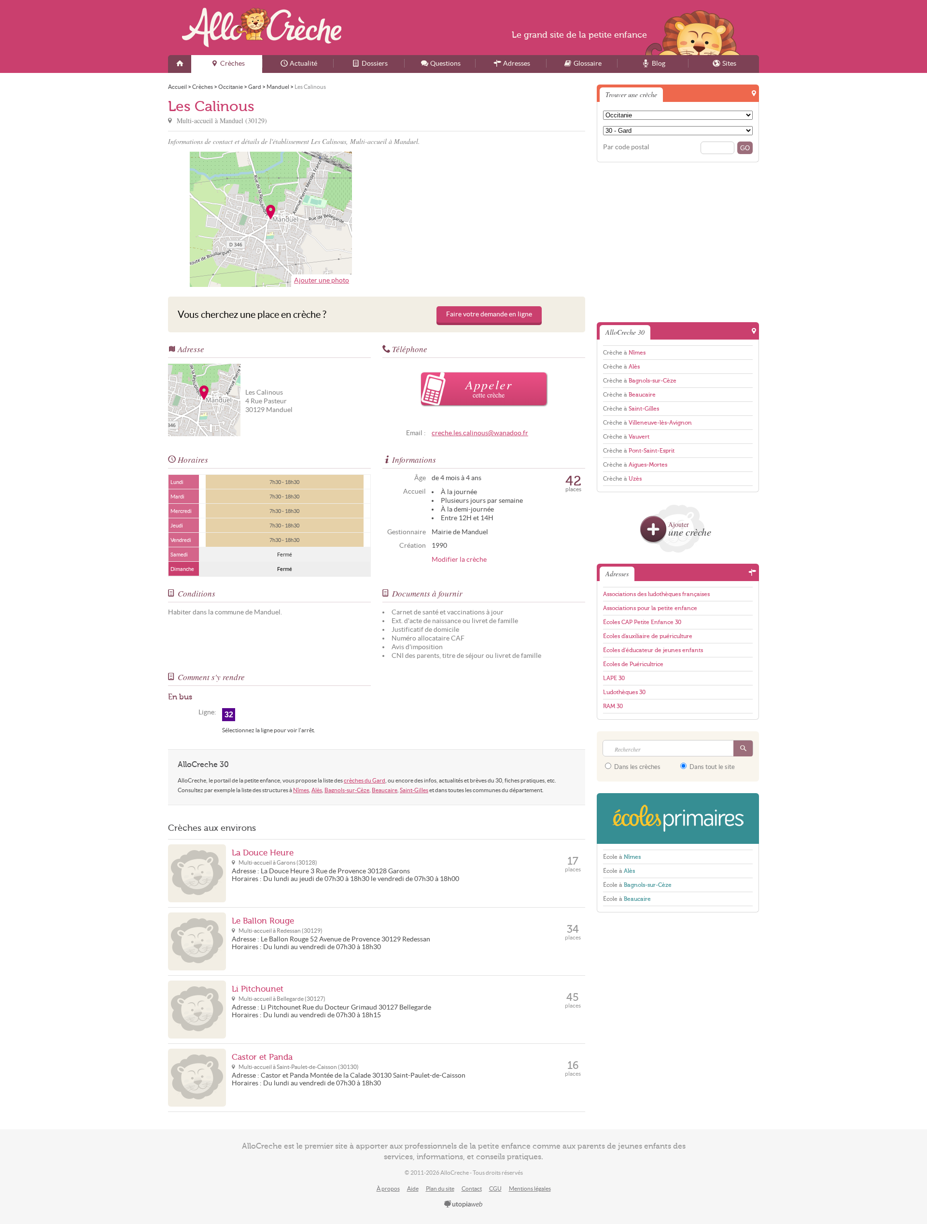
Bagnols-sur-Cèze (346, 790)
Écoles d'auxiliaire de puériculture (647, 636)
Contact (472, 1188)
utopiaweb (463, 1205)
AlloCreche (262, 27)
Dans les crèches (636, 766)
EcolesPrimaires (678, 818)
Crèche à (624, 352)
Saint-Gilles (414, 790)
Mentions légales (530, 1188)
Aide (413, 1188)
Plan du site (440, 1188)
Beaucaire (384, 790)
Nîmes (301, 790)
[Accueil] (179, 64)
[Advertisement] (482, 219)
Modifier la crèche (459, 559)
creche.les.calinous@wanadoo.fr (480, 433)
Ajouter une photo (321, 280)
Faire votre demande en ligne (489, 314)
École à (622, 857)
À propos (388, 1188)
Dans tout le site (711, 766)
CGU (495, 1188)
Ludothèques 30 (624, 692)
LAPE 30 (614, 678)
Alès (316, 790)
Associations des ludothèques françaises (656, 594)
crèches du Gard (364, 780)
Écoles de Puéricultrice (633, 664)
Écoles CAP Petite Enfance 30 (642, 622)
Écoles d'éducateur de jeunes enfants (653, 650)
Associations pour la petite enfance (650, 608)
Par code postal (626, 147)
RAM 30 (613, 706)
